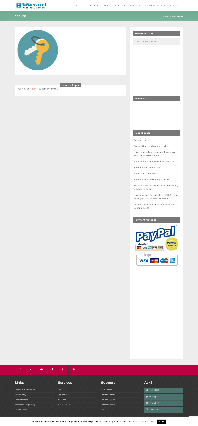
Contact (175, 5)
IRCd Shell (62, 399)
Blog (79, 5)
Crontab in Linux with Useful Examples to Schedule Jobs (155, 206)
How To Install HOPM (145, 174)
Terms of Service (21, 399)
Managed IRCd (64, 404)
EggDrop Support (108, 399)
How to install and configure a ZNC (152, 180)
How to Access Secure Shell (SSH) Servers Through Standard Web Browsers (156, 197)
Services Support (108, 394)
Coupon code (141, 140)
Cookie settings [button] (147, 421)
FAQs (103, 409)
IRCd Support (106, 389)
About (91, 5)
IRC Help (153, 397)
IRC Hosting (109, 5)
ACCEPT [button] (162, 421)
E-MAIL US (154, 403)
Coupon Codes (21, 409)
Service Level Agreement (25, 389)
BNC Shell (61, 389)
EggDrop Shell (63, 394)
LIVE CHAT (154, 390)
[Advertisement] (155, 70)
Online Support (153, 5)
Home (165, 16)
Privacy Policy (20, 394)
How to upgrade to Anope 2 (148, 168)
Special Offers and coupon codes (151, 146)
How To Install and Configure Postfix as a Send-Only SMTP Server (154, 154)
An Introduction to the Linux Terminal (154, 162)
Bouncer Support (108, 404)
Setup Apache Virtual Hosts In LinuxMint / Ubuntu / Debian (156, 187)
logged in (34, 89)
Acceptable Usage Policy (25, 404)
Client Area (130, 5)
